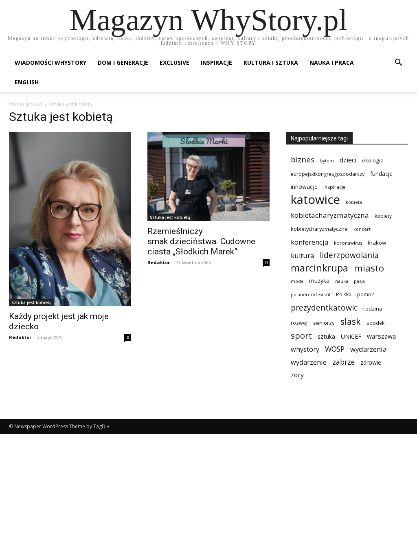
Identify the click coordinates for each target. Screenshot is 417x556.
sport (301, 335)
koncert (362, 229)
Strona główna (25, 104)
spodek (375, 323)
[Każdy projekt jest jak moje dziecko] (70, 219)
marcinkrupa (319, 268)
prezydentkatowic (324, 307)
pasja (359, 281)
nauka (341, 281)
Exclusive (174, 62)
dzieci (348, 160)
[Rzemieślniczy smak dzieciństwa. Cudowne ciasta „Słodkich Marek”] (208, 176)
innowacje (304, 186)
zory (297, 375)
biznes (302, 159)
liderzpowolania (349, 255)
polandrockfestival (310, 295)
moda (297, 281)
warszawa (381, 336)
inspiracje (334, 187)
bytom (327, 161)
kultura (302, 255)
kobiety (383, 215)
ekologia (373, 160)
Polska (343, 294)
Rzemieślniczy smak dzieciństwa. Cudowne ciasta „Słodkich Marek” (201, 241)
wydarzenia (368, 349)
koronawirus (348, 243)
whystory (305, 349)
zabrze (343, 362)
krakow (377, 242)
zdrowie (370, 362)
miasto (369, 268)
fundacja (381, 173)
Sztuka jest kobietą (31, 302)
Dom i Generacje (123, 62)
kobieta (354, 202)
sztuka (326, 336)
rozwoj (299, 323)
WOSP (335, 349)
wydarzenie (309, 362)
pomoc (365, 294)
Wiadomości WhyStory (50, 62)
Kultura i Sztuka (271, 62)
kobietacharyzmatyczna (330, 215)
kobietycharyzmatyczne (319, 228)
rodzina (372, 308)
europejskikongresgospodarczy (327, 174)
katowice (315, 199)
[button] (398, 63)
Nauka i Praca (331, 62)
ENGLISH (27, 82)
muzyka (319, 281)
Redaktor (20, 337)
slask (350, 321)
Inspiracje (216, 62)
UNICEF (351, 336)
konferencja (309, 242)
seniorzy (324, 322)
